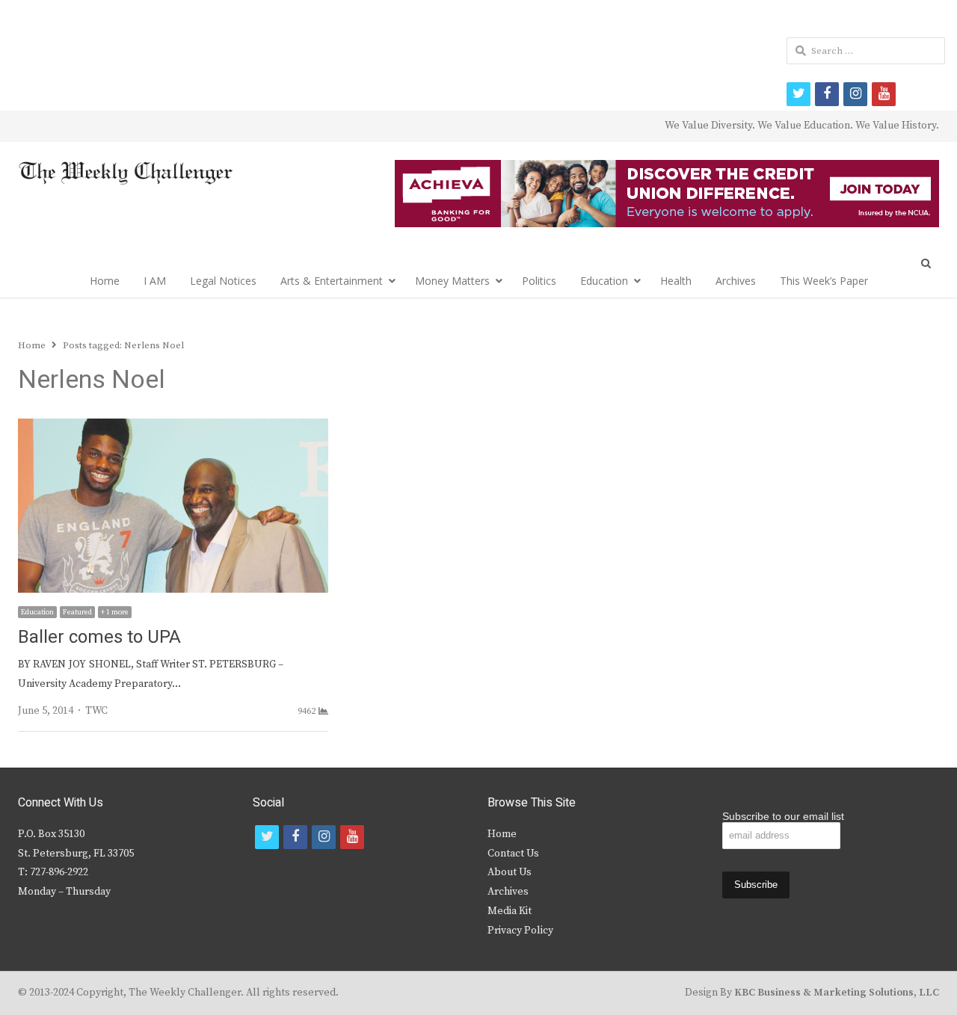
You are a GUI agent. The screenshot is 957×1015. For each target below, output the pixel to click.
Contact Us (513, 853)
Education (604, 281)
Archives (736, 281)
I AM (155, 281)
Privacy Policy (520, 930)
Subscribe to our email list (783, 816)
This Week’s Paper (824, 281)
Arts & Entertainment (331, 281)
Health (676, 281)
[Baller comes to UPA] (173, 427)
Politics (539, 281)
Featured (77, 612)
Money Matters (452, 281)
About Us (509, 872)
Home (105, 281)
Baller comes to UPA (99, 637)
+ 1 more (115, 612)
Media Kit (509, 911)
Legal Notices (223, 281)
